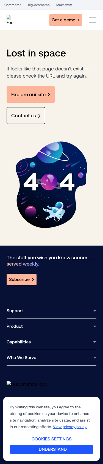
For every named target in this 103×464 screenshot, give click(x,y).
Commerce (12, 5)
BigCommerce (39, 5)
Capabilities (19, 342)
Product (15, 326)
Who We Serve (21, 357)
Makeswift (64, 5)
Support (15, 310)
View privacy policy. (70, 427)
